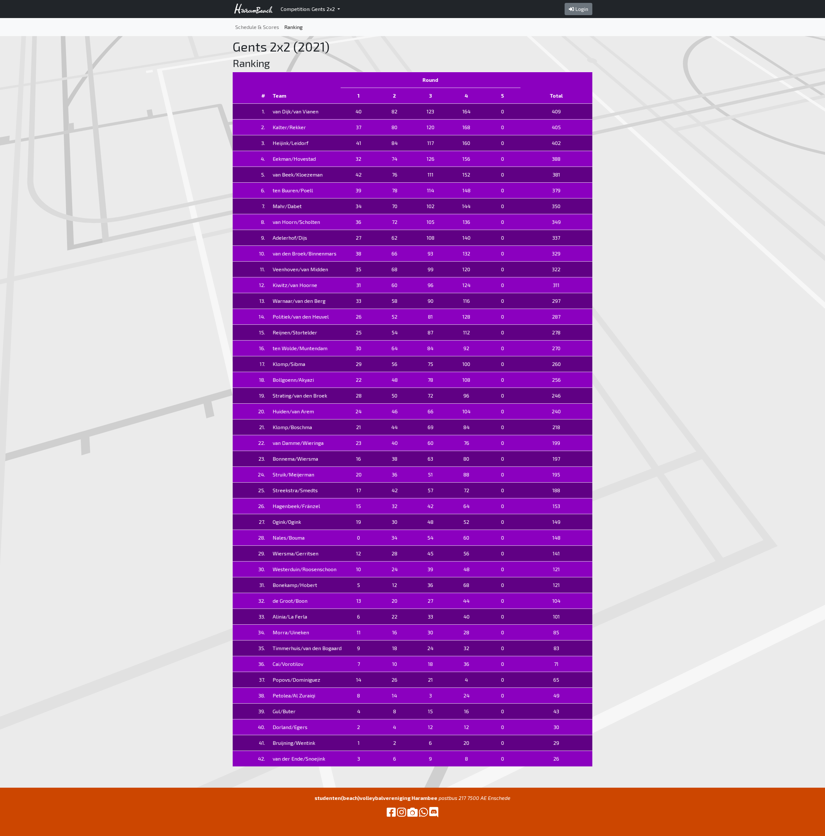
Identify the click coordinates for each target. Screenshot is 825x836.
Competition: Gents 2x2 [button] (308, 9)
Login (581, 9)
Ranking (293, 27)
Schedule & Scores (257, 27)
